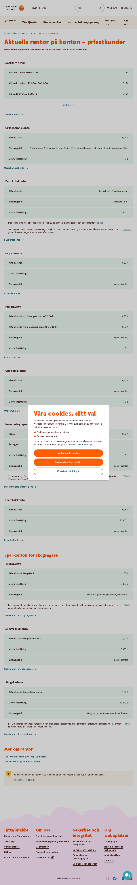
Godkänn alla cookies (68, 453)
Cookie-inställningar (68, 471)
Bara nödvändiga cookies (68, 462)
